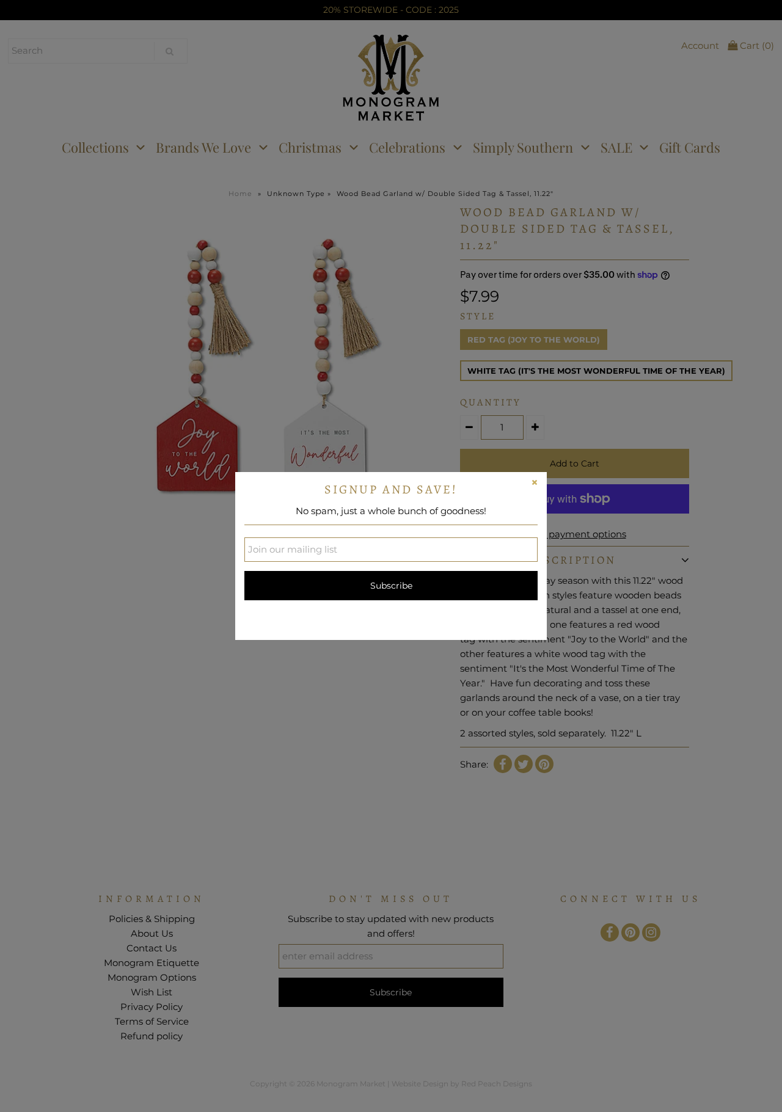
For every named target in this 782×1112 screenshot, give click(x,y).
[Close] (534, 484)
